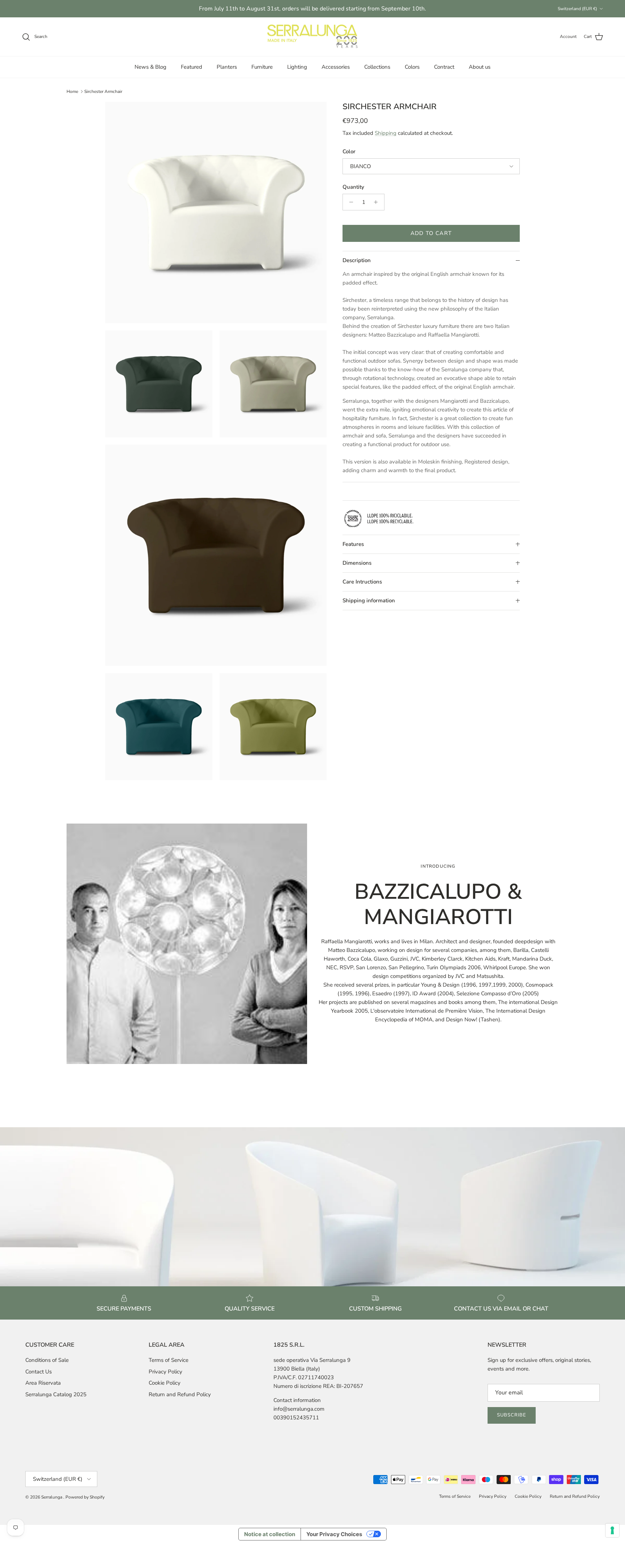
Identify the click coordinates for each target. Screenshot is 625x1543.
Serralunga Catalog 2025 (55, 1394)
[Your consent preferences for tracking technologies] (612, 1530)
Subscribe (511, 1415)
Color (349, 151)
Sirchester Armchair (103, 91)
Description (357, 260)
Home (72, 91)
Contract (444, 66)
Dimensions (357, 563)
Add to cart (431, 233)
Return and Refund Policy (180, 1394)
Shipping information (369, 600)
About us (479, 66)
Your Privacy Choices (334, 1534)
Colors (412, 66)
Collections (377, 66)
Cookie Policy (164, 1382)
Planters (227, 66)
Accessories (336, 66)
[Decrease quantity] (349, 202)
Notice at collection (269, 1534)
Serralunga (52, 1497)
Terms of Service (168, 1360)
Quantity (353, 187)
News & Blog (150, 66)
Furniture (262, 66)
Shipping (385, 133)
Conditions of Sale (47, 1360)
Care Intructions (362, 581)
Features (353, 544)
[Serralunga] (312, 37)
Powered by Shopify (85, 1497)
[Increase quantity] (377, 202)
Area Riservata (43, 1382)
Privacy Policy (165, 1371)
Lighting (297, 66)
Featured (191, 66)
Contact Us (38, 1371)
